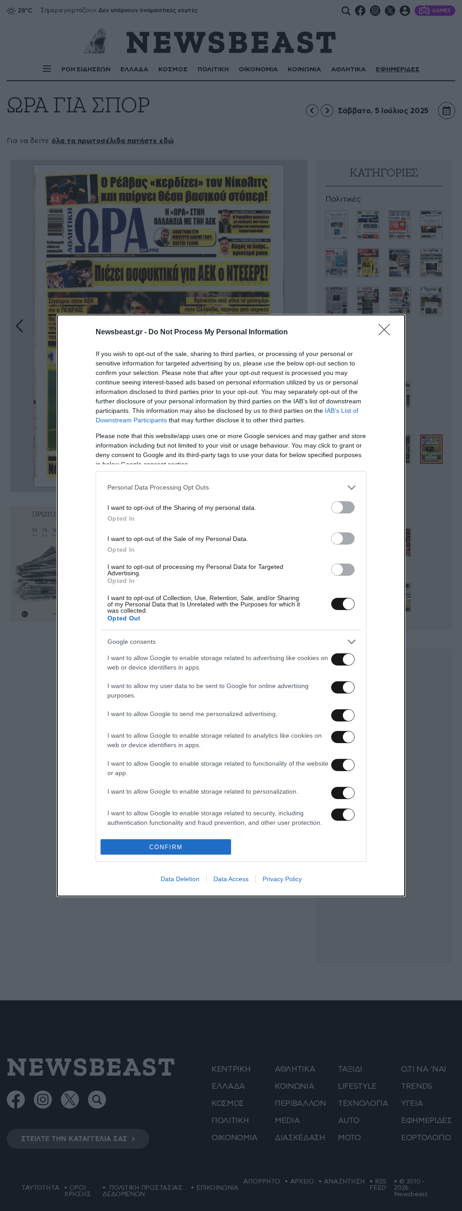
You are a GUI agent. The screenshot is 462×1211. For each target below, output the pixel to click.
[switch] (343, 507)
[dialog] (231, 605)
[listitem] (231, 487)
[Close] (387, 332)
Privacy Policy (282, 879)
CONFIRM (166, 847)
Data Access (231, 879)
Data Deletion (180, 879)
